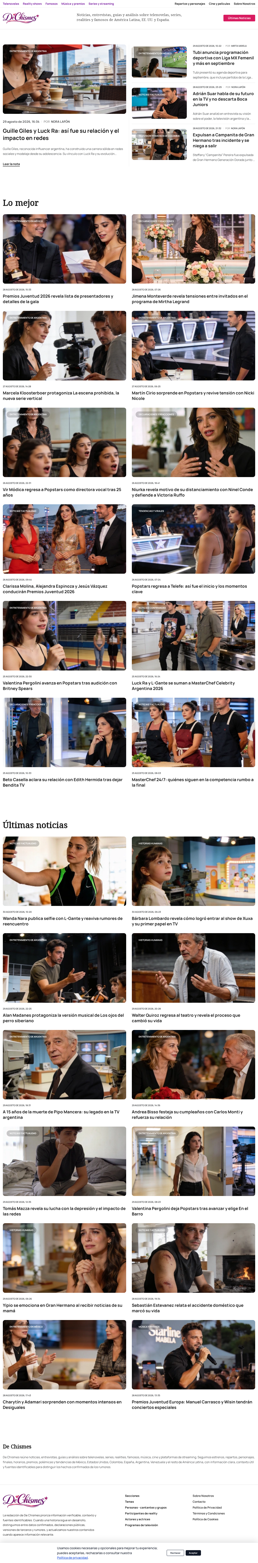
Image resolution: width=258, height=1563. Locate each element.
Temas (129, 1502)
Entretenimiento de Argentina (28, 51)
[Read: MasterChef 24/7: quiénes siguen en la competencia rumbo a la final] (193, 732)
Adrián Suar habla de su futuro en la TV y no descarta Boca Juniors (223, 99)
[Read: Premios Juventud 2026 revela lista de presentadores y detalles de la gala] (64, 249)
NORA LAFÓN (60, 122)
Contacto (199, 1502)
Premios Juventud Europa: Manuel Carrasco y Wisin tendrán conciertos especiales (192, 1404)
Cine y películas (219, 3)
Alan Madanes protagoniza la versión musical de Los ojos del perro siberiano (63, 1018)
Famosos (52, 3)
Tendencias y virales (151, 511)
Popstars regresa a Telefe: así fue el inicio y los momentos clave (189, 589)
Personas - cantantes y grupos (146, 1507)
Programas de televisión (141, 1525)
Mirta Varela (239, 45)
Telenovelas (11, 3)
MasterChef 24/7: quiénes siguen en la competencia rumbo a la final (193, 782)
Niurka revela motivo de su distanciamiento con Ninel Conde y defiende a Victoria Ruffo (192, 492)
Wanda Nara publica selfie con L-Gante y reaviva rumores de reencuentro (63, 921)
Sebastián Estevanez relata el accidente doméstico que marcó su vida (187, 1307)
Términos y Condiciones (209, 1513)
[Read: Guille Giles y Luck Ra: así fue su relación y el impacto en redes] (64, 79)
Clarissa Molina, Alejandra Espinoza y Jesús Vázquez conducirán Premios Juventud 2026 (55, 589)
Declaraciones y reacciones (156, 221)
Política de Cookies (205, 1519)
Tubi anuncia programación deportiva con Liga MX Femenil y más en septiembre (223, 58)
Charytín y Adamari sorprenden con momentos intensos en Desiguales (62, 1404)
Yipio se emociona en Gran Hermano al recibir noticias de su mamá (62, 1307)
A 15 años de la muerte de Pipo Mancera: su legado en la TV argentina (61, 1114)
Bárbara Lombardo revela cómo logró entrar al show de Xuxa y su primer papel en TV (192, 921)
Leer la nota (11, 164)
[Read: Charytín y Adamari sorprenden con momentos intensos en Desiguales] (64, 1354)
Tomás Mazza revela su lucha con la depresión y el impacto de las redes (64, 1211)
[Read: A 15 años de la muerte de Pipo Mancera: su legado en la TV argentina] (64, 1064)
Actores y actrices (137, 1519)
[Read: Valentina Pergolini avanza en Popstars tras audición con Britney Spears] (64, 635)
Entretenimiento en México (155, 53)
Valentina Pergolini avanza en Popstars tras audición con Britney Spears (60, 685)
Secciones (132, 1496)
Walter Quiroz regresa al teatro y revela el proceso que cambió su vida (186, 1018)
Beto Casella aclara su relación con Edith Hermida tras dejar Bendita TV (63, 782)
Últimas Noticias (239, 18)
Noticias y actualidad (152, 94)
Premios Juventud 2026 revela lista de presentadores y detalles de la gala (58, 298)
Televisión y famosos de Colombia (159, 135)
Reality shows (32, 3)
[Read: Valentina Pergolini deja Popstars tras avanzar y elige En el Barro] (193, 1161)
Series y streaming (101, 3)
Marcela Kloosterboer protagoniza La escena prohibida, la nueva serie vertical (61, 395)
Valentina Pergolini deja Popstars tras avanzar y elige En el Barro (190, 1211)
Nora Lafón (238, 87)
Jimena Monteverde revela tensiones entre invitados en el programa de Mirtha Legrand (190, 298)
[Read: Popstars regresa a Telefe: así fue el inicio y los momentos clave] (193, 539)
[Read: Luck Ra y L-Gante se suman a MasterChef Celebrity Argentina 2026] (193, 635)
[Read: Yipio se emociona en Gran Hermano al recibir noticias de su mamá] (64, 1258)
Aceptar (193, 1552)
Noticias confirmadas (152, 607)
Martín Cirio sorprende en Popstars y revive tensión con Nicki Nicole (193, 395)
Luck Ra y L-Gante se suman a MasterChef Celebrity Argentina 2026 (183, 685)
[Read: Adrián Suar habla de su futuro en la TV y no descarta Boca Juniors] (159, 103)
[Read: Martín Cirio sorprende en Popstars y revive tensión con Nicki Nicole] (193, 345)
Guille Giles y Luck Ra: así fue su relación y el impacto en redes (61, 134)
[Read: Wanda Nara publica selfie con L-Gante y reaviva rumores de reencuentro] (64, 871)
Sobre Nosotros (244, 3)
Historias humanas (150, 843)
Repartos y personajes (190, 3)
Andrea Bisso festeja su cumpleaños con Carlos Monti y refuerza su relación (187, 1114)
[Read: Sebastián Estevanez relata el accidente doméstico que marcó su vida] (193, 1258)
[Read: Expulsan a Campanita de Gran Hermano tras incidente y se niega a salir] (159, 144)
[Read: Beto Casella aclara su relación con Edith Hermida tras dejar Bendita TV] (64, 732)
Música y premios (73, 3)
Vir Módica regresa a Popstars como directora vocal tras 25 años (62, 492)
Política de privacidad (72, 1557)
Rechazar (175, 1552)
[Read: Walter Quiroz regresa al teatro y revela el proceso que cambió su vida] (193, 968)
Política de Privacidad (207, 1507)
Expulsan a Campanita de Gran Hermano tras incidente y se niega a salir (223, 140)
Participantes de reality (141, 1513)
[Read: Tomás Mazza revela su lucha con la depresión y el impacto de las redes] (64, 1161)
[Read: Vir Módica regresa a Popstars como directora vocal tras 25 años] (64, 442)
